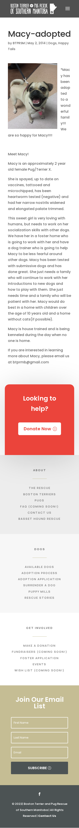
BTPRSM (19, 43)
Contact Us (47, 816)
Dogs (52, 43)
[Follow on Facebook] (39, 794)
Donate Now (37, 429)
